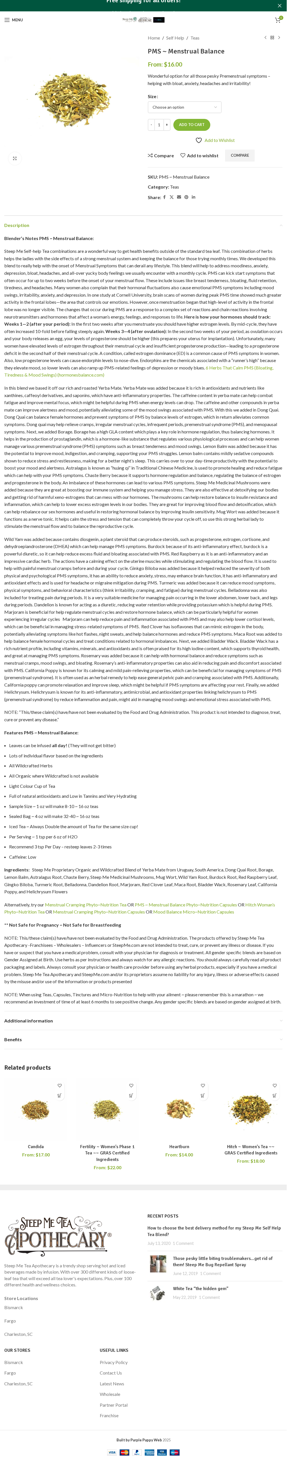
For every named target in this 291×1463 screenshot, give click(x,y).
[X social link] (171, 197)
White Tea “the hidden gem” (200, 1289)
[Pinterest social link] (186, 197)
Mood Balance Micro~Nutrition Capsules (193, 911)
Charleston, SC (18, 1334)
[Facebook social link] (164, 197)
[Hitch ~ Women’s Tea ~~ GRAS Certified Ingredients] (250, 1109)
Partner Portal (114, 1405)
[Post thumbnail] (158, 1266)
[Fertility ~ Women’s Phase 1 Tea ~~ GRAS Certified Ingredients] (107, 1109)
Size (152, 96)
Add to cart (192, 124)
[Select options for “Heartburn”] (203, 1096)
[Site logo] (143, 19)
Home (154, 37)
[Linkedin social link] (193, 197)
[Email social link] (179, 197)
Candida (36, 1147)
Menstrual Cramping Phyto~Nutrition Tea (85, 904)
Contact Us (111, 1372)
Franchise (109, 1415)
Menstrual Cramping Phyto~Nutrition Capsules (99, 911)
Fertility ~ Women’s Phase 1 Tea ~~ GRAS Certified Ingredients (107, 1153)
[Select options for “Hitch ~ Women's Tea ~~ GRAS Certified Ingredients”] (275, 1096)
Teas (194, 37)
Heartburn (179, 1147)
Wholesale (110, 1394)
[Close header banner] (280, 5)
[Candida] (35, 1109)
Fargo (10, 1320)
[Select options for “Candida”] (60, 1096)
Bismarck (13, 1307)
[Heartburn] (179, 1109)
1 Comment (183, 1243)
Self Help (175, 37)
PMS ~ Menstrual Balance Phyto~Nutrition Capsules (186, 904)
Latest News (112, 1383)
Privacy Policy (114, 1362)
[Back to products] (272, 37)
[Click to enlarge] (15, 158)
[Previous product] (265, 37)
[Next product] (279, 37)
